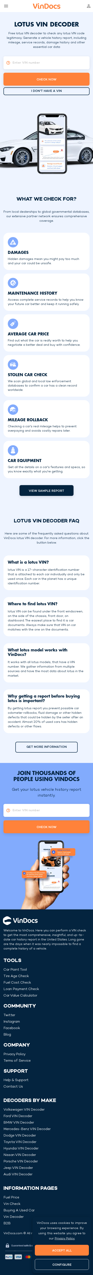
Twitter (9, 1015)
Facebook (11, 1028)
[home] (46, 6)
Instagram (11, 1022)
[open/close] (5, 6)
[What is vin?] (6, 62)
